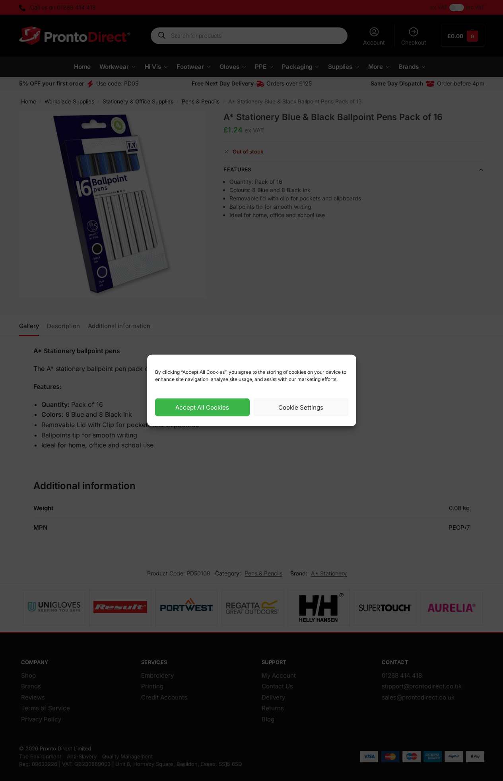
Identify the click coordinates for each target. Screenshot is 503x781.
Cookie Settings (300, 407)
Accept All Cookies (202, 407)
